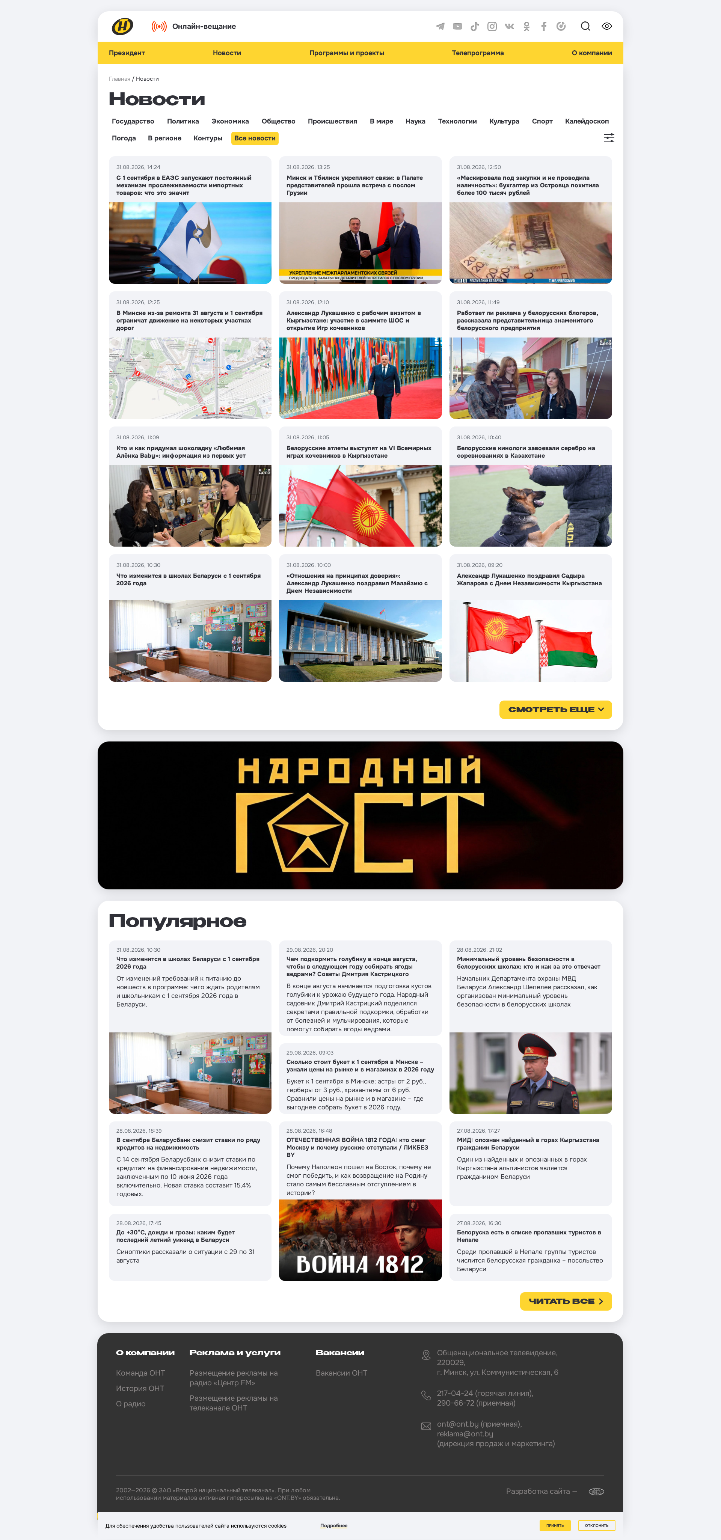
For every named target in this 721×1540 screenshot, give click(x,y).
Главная (119, 79)
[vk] (509, 26)
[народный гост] (360, 815)
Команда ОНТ (140, 1373)
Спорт (542, 121)
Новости (227, 53)
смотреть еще (551, 710)
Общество (279, 121)
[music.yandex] (561, 26)
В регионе (164, 138)
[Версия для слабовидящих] (607, 26)
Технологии (457, 121)
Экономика (230, 121)
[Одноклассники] (526, 26)
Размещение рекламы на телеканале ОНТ (234, 1403)
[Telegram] (440, 26)
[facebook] (544, 26)
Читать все (561, 1302)
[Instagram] (492, 26)
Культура (504, 121)
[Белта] (591, 1491)
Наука (415, 121)
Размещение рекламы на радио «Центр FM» (234, 1378)
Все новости (255, 138)
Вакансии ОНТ (341, 1373)
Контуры (207, 138)
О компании (592, 53)
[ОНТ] (123, 26)
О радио (131, 1404)
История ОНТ (140, 1388)
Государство (133, 121)
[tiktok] (475, 26)
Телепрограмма (478, 53)
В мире (381, 121)
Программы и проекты (346, 53)
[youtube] (457, 26)
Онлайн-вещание (204, 26)
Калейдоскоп (587, 121)
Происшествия (332, 121)
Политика (183, 121)
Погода (124, 138)
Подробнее (333, 1525)
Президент (127, 53)
